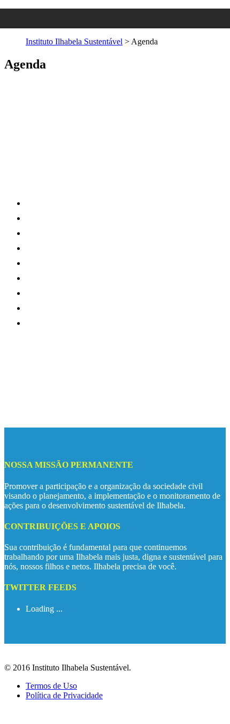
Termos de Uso (51, 685)
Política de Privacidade (64, 695)
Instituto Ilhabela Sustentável (74, 41)
